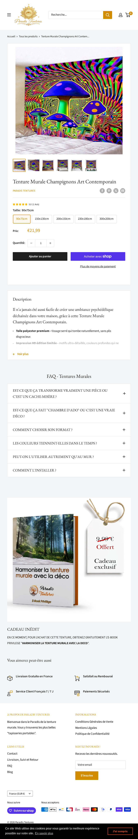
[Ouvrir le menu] (9, 14)
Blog (10, 772)
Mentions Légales (86, 728)
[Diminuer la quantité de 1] (31, 243)
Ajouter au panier (40, 256)
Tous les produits (28, 36)
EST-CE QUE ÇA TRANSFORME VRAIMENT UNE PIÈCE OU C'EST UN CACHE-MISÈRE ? (60, 393)
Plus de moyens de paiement (98, 266)
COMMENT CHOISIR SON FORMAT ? (43, 429)
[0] (128, 15)
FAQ (9, 766)
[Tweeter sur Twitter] (115, 191)
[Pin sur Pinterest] (109, 191)
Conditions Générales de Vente (94, 722)
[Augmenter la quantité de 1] (50, 243)
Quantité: (19, 243)
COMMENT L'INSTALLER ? (34, 470)
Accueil (11, 36)
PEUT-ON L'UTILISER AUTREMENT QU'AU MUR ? (53, 456)
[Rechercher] (107, 15)
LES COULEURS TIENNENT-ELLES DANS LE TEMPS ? (55, 443)
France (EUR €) (17, 794)
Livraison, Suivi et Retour (22, 760)
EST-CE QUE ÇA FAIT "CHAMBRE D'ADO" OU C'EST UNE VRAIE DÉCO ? (64, 413)
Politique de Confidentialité (92, 734)
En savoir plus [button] (44, 833)
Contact (12, 753)
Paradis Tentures (24, 191)
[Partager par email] (122, 191)
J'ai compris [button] (120, 831)
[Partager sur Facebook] (102, 191)
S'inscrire (87, 775)
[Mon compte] (120, 15)
